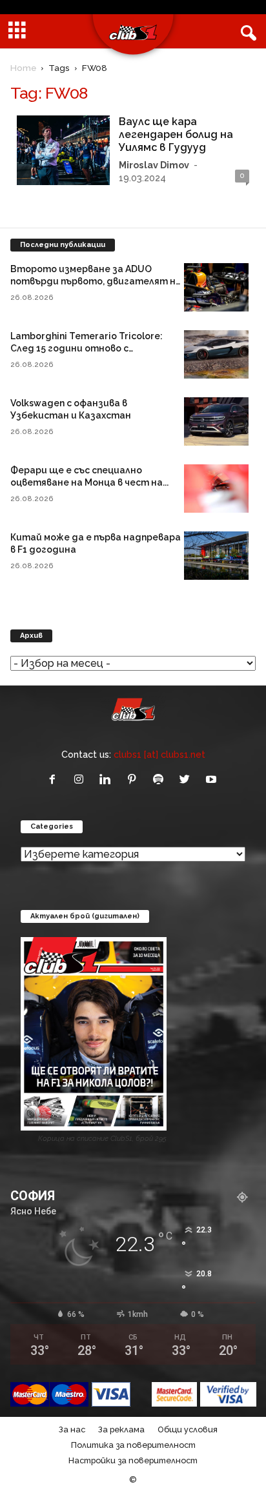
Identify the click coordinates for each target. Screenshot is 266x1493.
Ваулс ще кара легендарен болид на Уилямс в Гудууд (176, 134)
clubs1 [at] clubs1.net (159, 754)
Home (23, 68)
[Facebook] (55, 780)
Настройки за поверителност (133, 1460)
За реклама (121, 1429)
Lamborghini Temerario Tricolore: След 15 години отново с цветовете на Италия (86, 348)
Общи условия (188, 1429)
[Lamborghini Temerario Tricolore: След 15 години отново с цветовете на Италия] (216, 354)
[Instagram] (81, 780)
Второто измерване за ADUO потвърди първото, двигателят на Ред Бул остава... (95, 281)
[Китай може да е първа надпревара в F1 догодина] (216, 555)
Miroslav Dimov (154, 164)
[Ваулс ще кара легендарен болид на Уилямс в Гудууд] (63, 150)
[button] (246, 31)
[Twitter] (187, 780)
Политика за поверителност (133, 1445)
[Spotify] (161, 780)
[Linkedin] (108, 780)
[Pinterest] (134, 780)
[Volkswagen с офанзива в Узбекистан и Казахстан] (216, 421)
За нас (72, 1429)
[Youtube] (213, 780)
